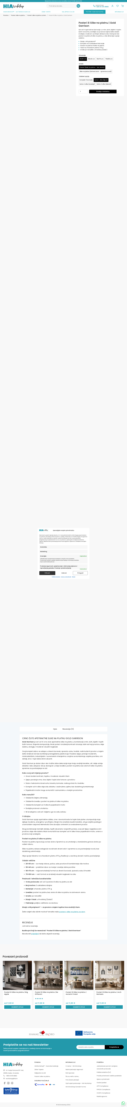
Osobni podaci (101, 1083)
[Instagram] (8, 1084)
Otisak (73, 577)
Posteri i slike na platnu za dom (36, 15)
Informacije (119, 12)
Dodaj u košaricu (102, 91)
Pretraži (78, 6)
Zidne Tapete (46, 12)
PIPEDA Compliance (103, 1090)
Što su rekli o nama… (72, 1076)
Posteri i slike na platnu (95, 12)
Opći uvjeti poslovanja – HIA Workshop (78, 1083)
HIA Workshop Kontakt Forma (76, 1087)
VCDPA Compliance (103, 1093)
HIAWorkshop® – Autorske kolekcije (16, 12)
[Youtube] (12, 1084)
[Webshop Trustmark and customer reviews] (11, 1094)
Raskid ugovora (102, 1096)
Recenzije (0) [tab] (68, 729)
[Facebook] (4, 1084)
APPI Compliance (102, 1086)
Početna (5, 15)
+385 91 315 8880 (11, 1076)
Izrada (81, 64)
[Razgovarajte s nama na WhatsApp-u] (123, 1103)
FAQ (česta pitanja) (72, 1080)
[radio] (83, 59)
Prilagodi (80, 573)
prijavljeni (35, 934)
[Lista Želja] (117, 6)
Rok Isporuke (70, 1073)
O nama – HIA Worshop (73, 1066)
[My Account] (112, 6)
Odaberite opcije (17, 1007)
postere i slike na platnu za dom (72, 912)
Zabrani (64, 573)
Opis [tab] (55, 729)
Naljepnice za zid (68, 12)
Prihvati (47, 573)
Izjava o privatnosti (66, 577)
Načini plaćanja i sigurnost (74, 1070)
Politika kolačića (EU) (104, 1072)
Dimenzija (82, 55)
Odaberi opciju (84, 76)
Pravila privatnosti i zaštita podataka (109, 1076)
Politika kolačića (56, 577)
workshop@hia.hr (12, 1079)
